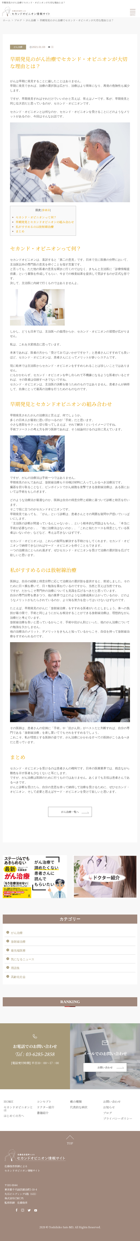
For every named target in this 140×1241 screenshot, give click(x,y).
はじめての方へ (14, 1116)
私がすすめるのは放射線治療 (35, 227)
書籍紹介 (42, 1113)
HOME (8, 1101)
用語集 (15, 968)
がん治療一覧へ (70, 812)
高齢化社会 (18, 976)
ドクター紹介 (45, 1107)
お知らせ (109, 1107)
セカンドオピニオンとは (18, 1108)
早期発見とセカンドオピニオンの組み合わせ (45, 222)
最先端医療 (18, 950)
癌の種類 (76, 1101)
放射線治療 (18, 941)
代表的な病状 (79, 1107)
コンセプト (44, 1101)
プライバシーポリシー (117, 1118)
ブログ (107, 1113)
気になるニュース (22, 959)
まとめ (20, 231)
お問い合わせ (105, 1067)
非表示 (46, 210)
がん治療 (18, 47)
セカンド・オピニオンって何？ (36, 217)
